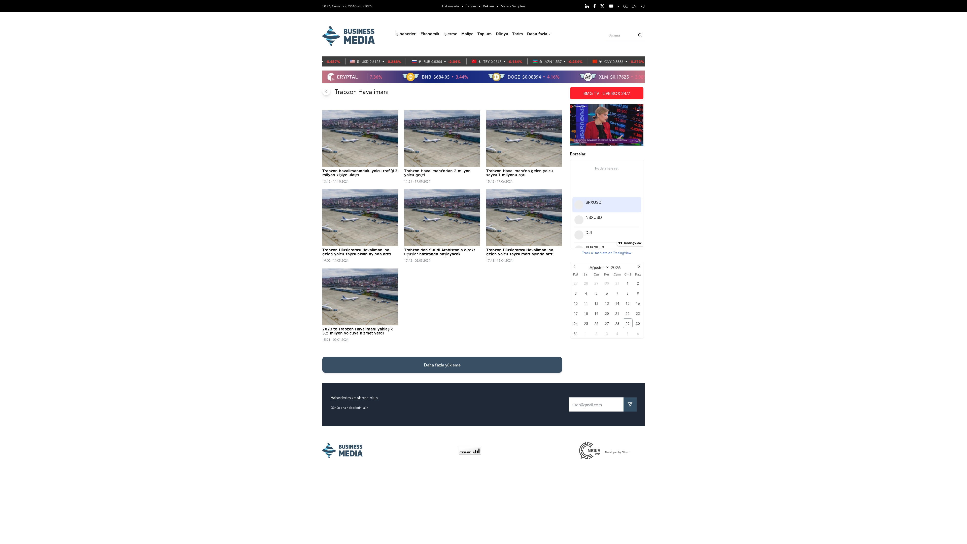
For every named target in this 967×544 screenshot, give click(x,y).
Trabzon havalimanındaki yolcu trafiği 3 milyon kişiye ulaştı (360, 173)
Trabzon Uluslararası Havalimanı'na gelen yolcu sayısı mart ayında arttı (520, 252)
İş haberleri (406, 34)
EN (634, 6)
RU (642, 6)
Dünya (502, 34)
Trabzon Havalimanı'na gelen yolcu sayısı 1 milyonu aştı (519, 173)
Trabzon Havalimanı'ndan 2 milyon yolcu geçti (437, 173)
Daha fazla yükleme (442, 364)
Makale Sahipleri (513, 6)
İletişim (471, 6)
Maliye (467, 34)
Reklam (488, 6)
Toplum (484, 34)
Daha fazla (537, 34)
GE (625, 6)
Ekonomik (430, 34)
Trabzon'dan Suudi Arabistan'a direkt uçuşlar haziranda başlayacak (439, 252)
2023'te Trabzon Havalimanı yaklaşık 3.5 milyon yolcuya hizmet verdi (357, 331)
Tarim (517, 34)
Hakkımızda (450, 6)
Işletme (450, 34)
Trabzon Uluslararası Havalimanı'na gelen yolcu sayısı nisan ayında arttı (356, 252)
